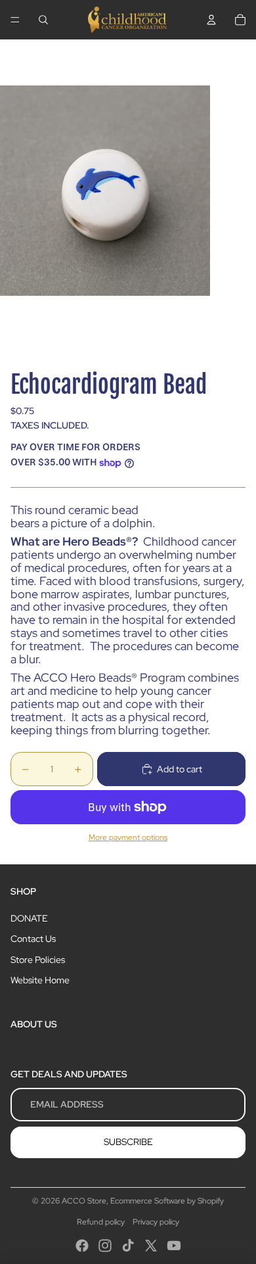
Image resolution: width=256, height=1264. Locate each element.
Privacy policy (156, 1222)
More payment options (128, 837)
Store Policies (38, 960)
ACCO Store (84, 1201)
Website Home (40, 980)
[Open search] (43, 19)
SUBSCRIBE (128, 1142)
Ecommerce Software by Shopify (167, 1201)
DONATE (29, 918)
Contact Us (33, 939)
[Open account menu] (211, 19)
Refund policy (101, 1222)
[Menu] (15, 20)
